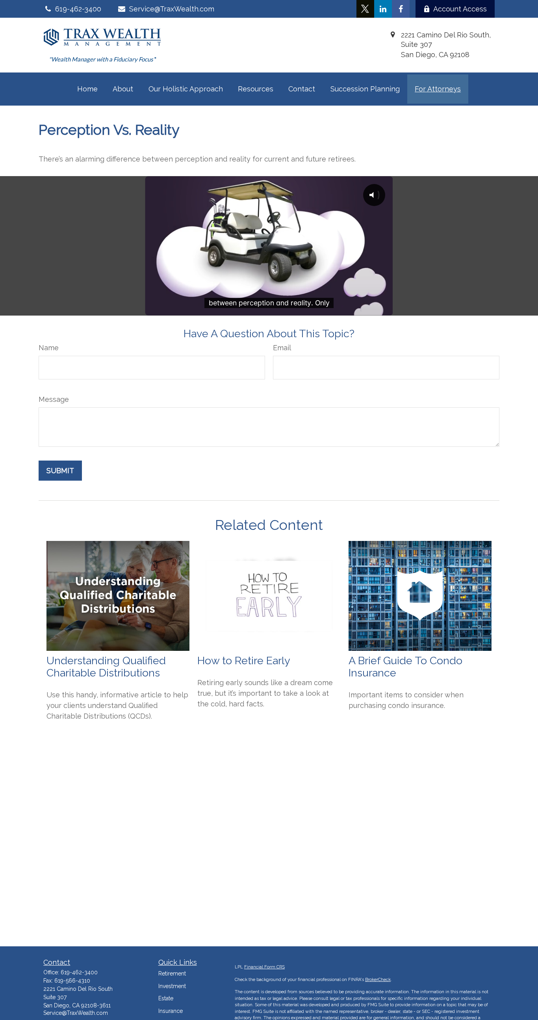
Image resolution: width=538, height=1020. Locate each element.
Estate (165, 998)
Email (282, 348)
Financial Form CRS (264, 967)
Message (54, 399)
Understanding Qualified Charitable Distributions (106, 666)
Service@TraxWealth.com (171, 9)
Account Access (460, 9)
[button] (87, 89)
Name (49, 348)
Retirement (172, 973)
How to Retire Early (243, 660)
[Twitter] (365, 9)
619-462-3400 (79, 972)
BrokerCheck (378, 979)
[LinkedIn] (383, 9)
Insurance (170, 1011)
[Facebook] (401, 9)
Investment (172, 986)
